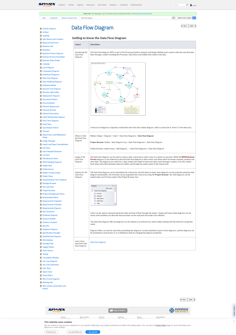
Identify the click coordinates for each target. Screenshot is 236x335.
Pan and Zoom (48, 187)
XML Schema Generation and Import (54, 287)
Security (46, 226)
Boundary (46, 50)
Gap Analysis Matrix (51, 128)
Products (62, 5)
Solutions (113, 5)
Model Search (48, 169)
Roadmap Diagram (50, 215)
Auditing (46, 36)
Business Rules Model (51, 61)
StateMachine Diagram (52, 237)
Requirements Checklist (52, 205)
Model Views (48, 176)
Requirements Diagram (52, 208)
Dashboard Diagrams (51, 75)
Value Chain (47, 272)
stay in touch (119, 310)
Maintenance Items (50, 159)
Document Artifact (50, 100)
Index (44, 18)
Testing (45, 254)
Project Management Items (53, 194)
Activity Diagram (49, 29)
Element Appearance (51, 107)
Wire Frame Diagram (51, 279)
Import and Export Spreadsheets (55, 145)
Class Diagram (48, 68)
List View (46, 155)
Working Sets (48, 283)
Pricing (71, 5)
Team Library (48, 251)
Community (124, 5)
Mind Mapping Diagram (52, 162)
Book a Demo (234, 310)
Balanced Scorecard (50, 43)
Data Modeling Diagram (52, 82)
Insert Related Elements (52, 152)
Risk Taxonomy (48, 212)
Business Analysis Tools (69, 18)
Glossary (46, 131)
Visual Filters (48, 276)
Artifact (46, 32)
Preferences (51, 332)
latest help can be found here (143, 14)
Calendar (46, 64)
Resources (90, 5)
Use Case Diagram (50, 261)
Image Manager (49, 141)
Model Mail (47, 166)
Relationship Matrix (50, 198)
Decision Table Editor (51, 92)
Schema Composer (50, 222)
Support (80, 5)
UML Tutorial (102, 5)
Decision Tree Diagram (52, 89)
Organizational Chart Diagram (55, 180)
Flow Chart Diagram (51, 121)
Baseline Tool (48, 46)
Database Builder (49, 85)
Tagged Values (48, 247)
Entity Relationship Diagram (54, 117)
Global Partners (160, 317)
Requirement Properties (52, 201)
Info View (46, 148)
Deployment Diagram (51, 96)
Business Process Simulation (54, 57)
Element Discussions (51, 114)
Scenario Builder (49, 219)
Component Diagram (51, 71)
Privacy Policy (160, 325)
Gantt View (47, 124)
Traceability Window (51, 258)
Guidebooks (54, 18)
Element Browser (49, 110)
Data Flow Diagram (98, 242)
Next (191, 26)
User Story (47, 268)
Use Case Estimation (51, 265)
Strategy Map (48, 244)
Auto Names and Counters (53, 39)
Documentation (49, 103)
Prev (185, 26)
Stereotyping (48, 240)
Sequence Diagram (50, 229)
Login (194, 5)
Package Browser (49, 183)
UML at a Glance (84, 317)
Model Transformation (51, 173)
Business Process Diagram (53, 54)
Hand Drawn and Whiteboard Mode (54, 136)
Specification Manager (51, 233)
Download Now (136, 5)
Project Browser (49, 191)
